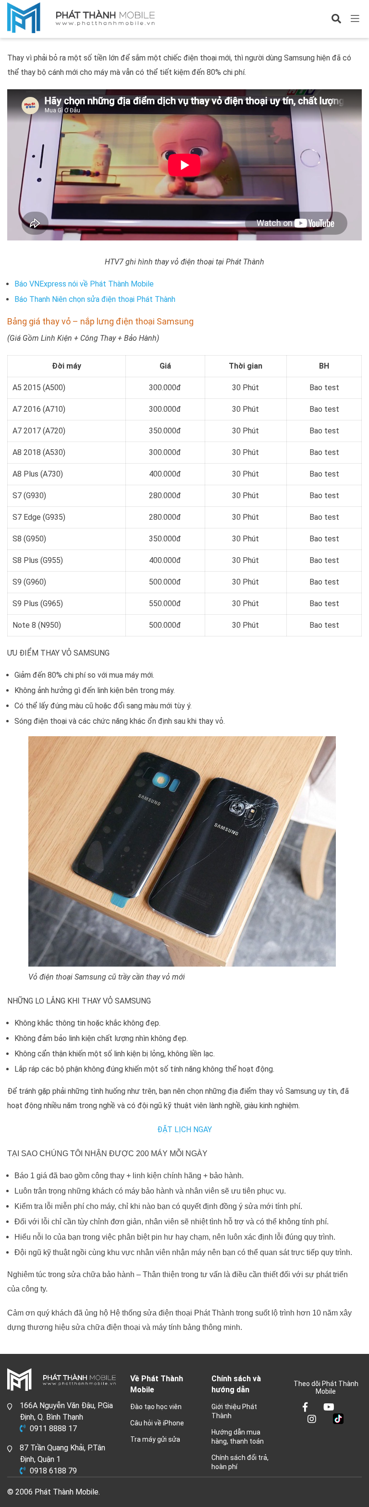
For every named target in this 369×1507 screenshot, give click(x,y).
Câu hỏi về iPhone (157, 1423)
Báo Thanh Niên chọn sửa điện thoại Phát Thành (94, 299)
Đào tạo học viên (156, 1407)
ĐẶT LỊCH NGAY (184, 1129)
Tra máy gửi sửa (155, 1439)
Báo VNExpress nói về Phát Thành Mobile (84, 283)
